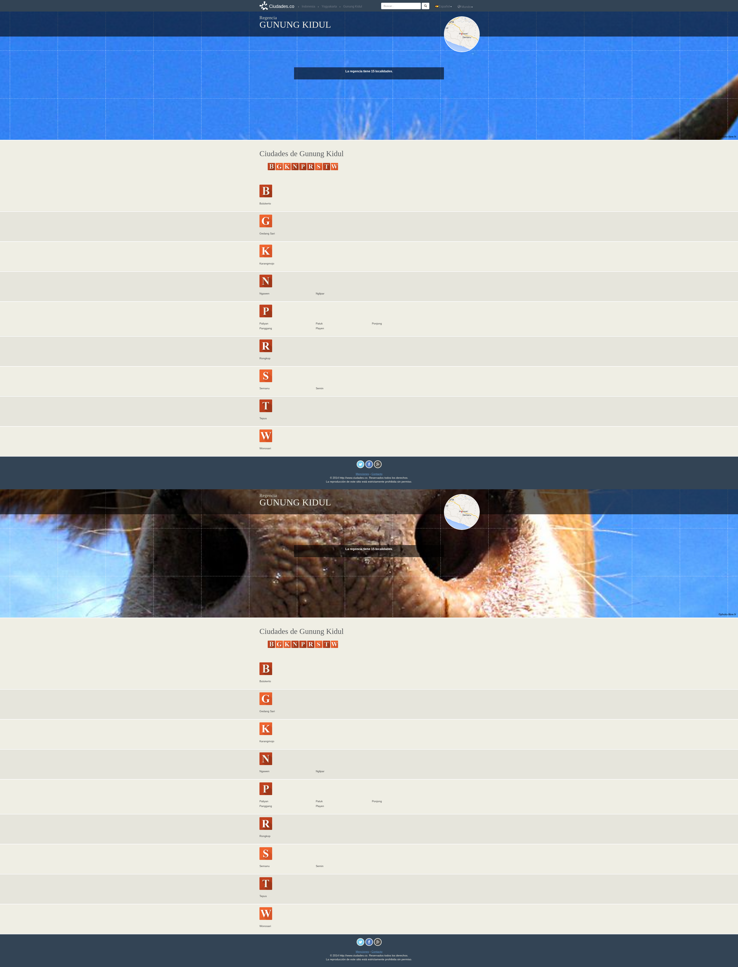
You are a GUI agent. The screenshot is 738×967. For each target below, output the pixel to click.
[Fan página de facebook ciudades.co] (369, 464)
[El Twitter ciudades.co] (360, 464)
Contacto (376, 473)
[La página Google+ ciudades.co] (378, 464)
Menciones (362, 473)
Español (444, 6)
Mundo (466, 6)
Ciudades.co (281, 6)
